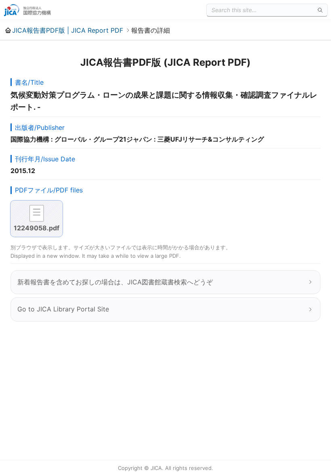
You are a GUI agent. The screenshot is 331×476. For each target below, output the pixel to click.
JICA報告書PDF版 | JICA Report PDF (67, 30)
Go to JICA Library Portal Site (63, 309)
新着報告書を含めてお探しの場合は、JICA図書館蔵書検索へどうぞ (115, 282)
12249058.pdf (36, 228)
